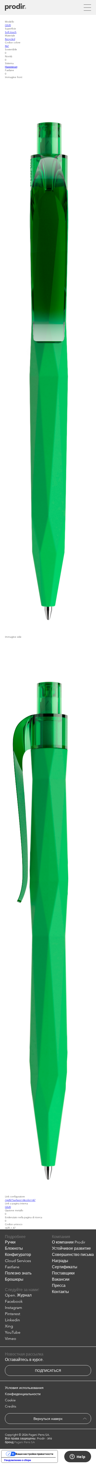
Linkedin (12, 1320)
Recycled (10, 39)
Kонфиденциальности (23, 1394)
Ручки (10, 1242)
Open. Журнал (18, 1295)
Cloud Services (18, 1260)
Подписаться (48, 1370)
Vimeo (10, 1338)
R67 (7, 46)
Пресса (58, 1285)
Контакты (60, 1291)
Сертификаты (64, 1267)
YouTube (12, 1332)
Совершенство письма (73, 1254)
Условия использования (24, 1387)
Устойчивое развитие (71, 1248)
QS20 (8, 25)
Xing (9, 1326)
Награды (60, 1260)
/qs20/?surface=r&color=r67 (20, 1200)
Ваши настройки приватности (34, 1453)
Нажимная (11, 66)
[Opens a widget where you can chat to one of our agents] (77, 1457)
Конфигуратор (18, 1254)
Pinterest (12, 1313)
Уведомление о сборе (17, 1460)
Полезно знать (18, 1273)
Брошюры (14, 1279)
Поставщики (63, 1273)
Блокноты (14, 1248)
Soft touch (10, 32)
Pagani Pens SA (24, 1442)
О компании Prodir (68, 1242)
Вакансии (60, 1279)
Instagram (13, 1307)
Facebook (14, 1301)
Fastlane (12, 1267)
